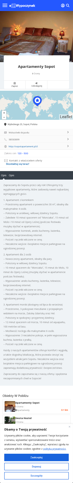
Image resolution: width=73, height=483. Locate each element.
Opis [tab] (3, 175)
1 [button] (35, 51)
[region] (36, 453)
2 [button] (38, 51)
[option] (36, 36)
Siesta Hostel (23, 418)
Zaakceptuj (36, 457)
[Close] (69, 427)
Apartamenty (23, 410)
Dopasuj (36, 466)
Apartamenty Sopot (27, 402)
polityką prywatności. (54, 448)
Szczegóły (36, 475)
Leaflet (66, 117)
